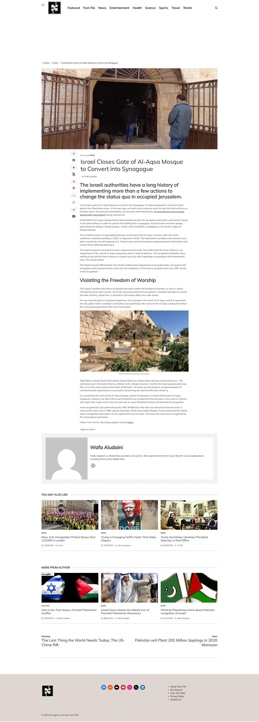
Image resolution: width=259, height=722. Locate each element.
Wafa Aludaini (91, 176)
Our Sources (176, 689)
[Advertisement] (129, 36)
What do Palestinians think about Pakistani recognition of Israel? (188, 611)
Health (137, 8)
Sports (163, 8)
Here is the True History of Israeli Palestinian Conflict (69, 611)
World (187, 8)
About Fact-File (178, 686)
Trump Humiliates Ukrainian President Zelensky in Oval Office (184, 538)
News (102, 8)
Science (150, 8)
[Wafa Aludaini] (67, 459)
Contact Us (175, 699)
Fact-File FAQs (177, 693)
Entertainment (119, 8)
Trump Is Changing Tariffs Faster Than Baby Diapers (128, 538)
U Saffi (180, 545)
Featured (74, 8)
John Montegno (123, 545)
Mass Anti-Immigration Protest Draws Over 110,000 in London (69, 538)
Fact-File (89, 8)
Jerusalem (91, 429)
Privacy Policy (177, 696)
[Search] (216, 8)
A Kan (60, 545)
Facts (130, 422)
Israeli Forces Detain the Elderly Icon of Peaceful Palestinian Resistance (125, 611)
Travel (176, 8)
